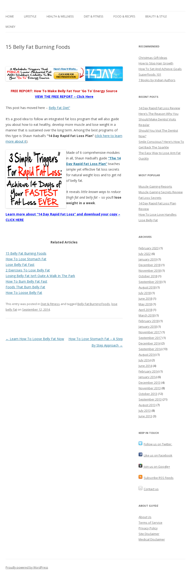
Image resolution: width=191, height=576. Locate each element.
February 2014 (149, 371)
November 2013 (150, 388)
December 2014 (149, 343)
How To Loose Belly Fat (24, 292)
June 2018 (145, 298)
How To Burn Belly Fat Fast (26, 281)
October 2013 (148, 394)
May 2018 (145, 304)
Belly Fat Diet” (59, 107)
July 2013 (145, 410)
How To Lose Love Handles (158, 214)
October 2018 (148, 276)
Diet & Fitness (93, 16)
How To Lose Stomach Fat (26, 259)
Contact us (151, 489)
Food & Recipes (124, 16)
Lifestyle (30, 16)
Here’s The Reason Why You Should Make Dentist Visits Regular (158, 119)
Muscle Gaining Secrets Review (161, 192)
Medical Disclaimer (152, 539)
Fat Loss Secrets (150, 198)
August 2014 (147, 354)
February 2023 (149, 248)
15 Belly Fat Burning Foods (26, 253)
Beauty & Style (156, 16)
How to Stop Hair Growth (156, 63)
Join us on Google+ (157, 466)
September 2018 (150, 282)
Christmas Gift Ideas (153, 58)
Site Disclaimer (149, 534)
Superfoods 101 (150, 74)
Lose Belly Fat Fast (20, 264)
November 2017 (150, 332)
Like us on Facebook (158, 455)
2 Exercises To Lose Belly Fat (28, 270)
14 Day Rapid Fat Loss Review (159, 108)
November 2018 (150, 270)
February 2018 (149, 321)
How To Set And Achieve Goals (160, 69)
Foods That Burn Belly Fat (25, 287)
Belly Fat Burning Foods (93, 304)
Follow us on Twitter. (158, 444)
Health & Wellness (60, 16)
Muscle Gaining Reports (155, 186)
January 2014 (148, 377)
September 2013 (150, 399)
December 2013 (149, 382)
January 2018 (148, 326)
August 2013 (147, 405)
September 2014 (150, 349)
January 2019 (148, 259)
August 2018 (147, 287)
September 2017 (150, 338)
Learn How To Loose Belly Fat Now (35, 339)
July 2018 (145, 293)
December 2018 (149, 265)
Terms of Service (150, 522)
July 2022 (145, 254)
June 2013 (145, 416)
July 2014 (145, 360)
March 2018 (147, 315)
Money (10, 27)
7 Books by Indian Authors (157, 80)
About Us (145, 517)
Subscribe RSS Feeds (159, 478)
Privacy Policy (148, 528)
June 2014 (145, 366)
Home (10, 16)
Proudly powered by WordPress (27, 567)
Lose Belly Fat (148, 220)
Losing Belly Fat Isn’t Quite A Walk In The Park (40, 276)
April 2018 (145, 310)
